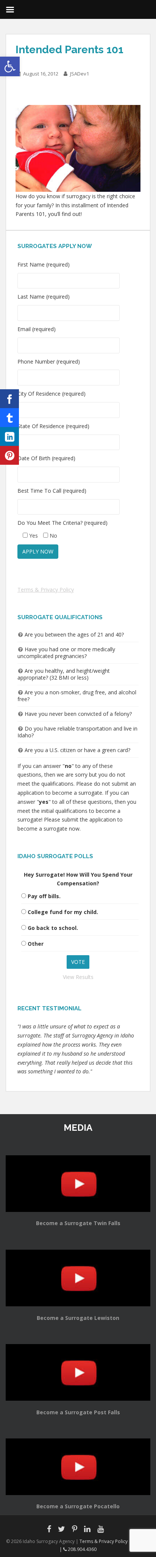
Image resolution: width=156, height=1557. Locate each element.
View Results (78, 976)
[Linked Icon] (9, 436)
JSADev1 (79, 73)
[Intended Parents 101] (78, 147)
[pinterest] (9, 455)
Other (36, 943)
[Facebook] (9, 398)
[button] (10, 66)
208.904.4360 (82, 1549)
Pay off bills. (44, 896)
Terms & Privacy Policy (45, 589)
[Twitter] (9, 417)
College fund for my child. (63, 912)
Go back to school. (53, 927)
